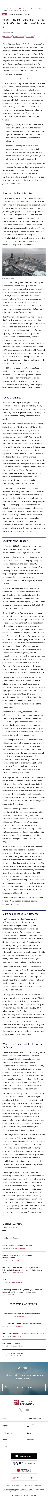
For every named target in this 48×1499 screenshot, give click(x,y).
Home (4, 9)
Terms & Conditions (13, 1485)
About (4, 1418)
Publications (7, 1433)
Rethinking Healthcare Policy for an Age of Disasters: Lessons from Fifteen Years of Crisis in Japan (24, 1291)
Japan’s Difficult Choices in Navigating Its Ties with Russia (24, 1335)
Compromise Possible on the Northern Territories (24, 1315)
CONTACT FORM (24, 1387)
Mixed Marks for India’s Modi (24, 1344)
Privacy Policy (27, 1485)
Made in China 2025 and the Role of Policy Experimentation (24, 1258)
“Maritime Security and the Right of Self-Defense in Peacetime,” (23, 1137)
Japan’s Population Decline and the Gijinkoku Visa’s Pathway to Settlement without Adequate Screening (24, 1270)
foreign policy (30, 36)
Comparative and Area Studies (19, 9)
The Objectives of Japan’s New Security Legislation (24, 1325)
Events (5, 1440)
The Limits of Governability (24, 1353)
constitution (7, 36)
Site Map (38, 1485)
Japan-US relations (18, 36)
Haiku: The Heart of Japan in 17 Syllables (24, 1247)
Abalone (24, 1281)
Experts (5, 1425)
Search (5, 1446)
